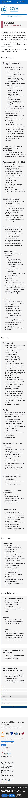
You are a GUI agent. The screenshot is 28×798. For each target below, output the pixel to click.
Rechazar (12, 795)
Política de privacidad (6, 754)
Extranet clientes (14, 16)
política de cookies (20, 791)
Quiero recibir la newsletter (6, 748)
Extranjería (5, 700)
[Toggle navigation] (26, 9)
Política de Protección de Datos (7, 781)
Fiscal (3, 687)
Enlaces (14, 707)
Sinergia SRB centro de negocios (7, 2)
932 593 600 (6, 729)
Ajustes (18, 795)
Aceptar (4, 795)
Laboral (4, 693)
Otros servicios (6, 703)
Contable (4, 690)
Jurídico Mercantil (7, 696)
